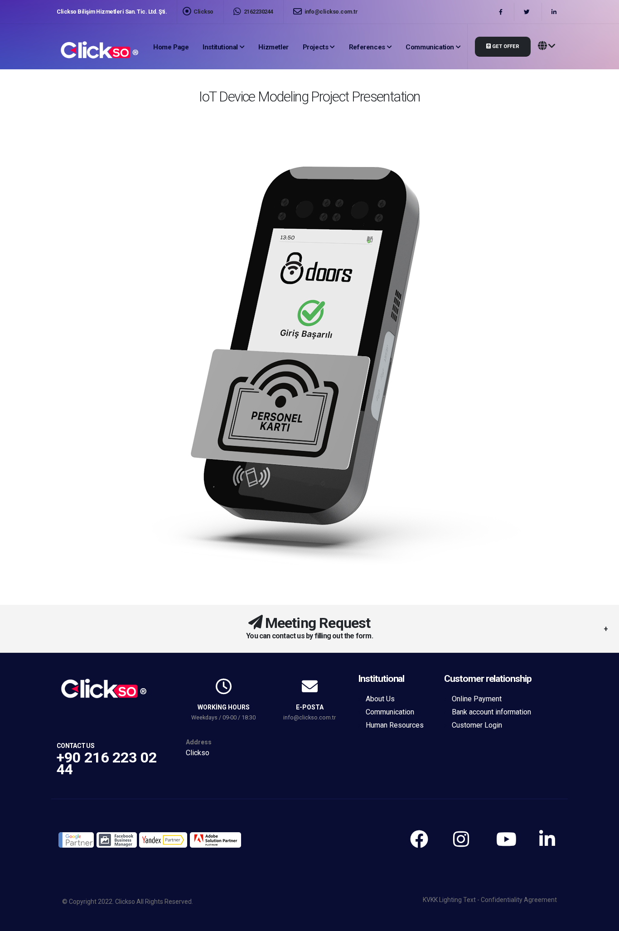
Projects (316, 47)
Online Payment (477, 699)
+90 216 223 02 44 (107, 763)
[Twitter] (528, 12)
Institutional (220, 47)
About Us (380, 699)
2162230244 (257, 11)
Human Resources (395, 725)
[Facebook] (502, 12)
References (367, 47)
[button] (546, 47)
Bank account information (491, 712)
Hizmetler (273, 47)
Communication (430, 47)
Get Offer (505, 46)
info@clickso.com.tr (330, 11)
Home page (171, 47)
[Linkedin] (555, 12)
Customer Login (477, 725)
